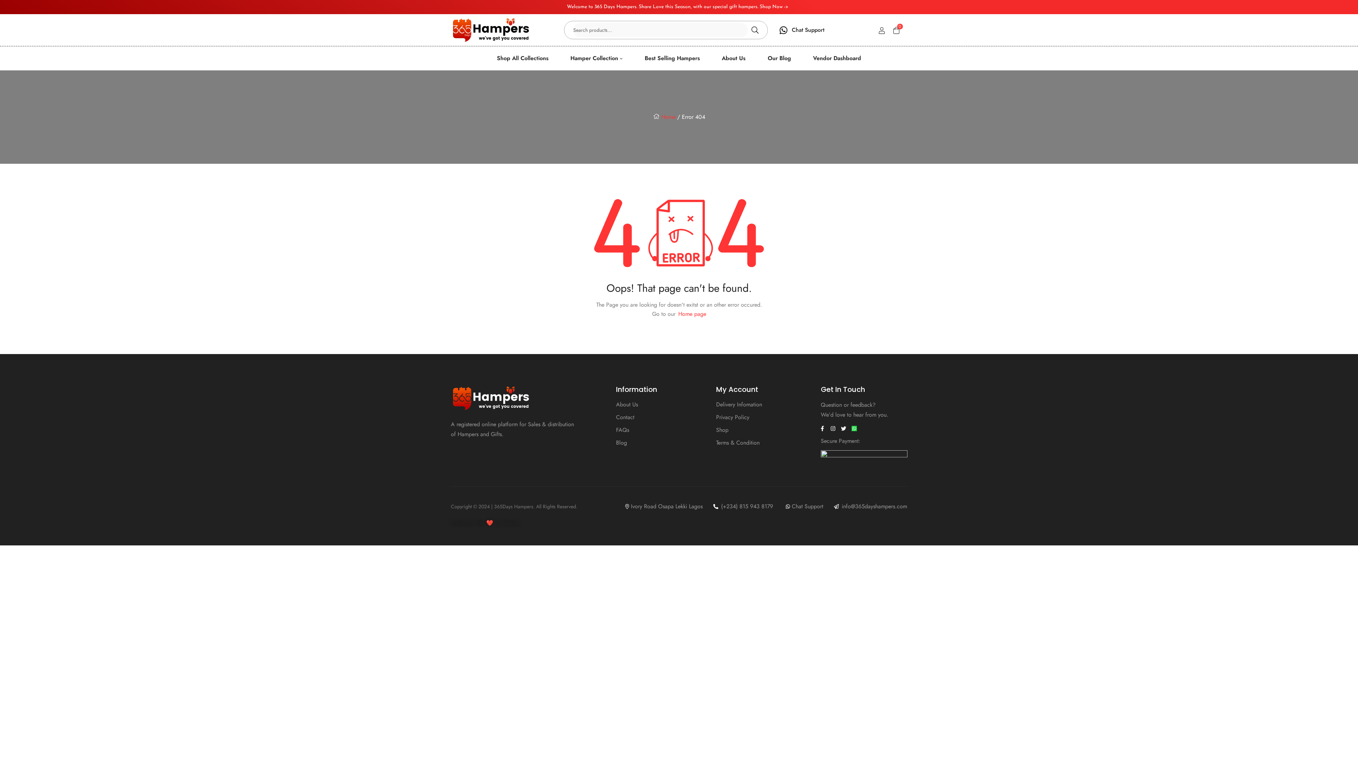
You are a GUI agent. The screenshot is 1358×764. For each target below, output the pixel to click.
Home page (692, 314)
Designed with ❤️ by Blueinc (485, 523)
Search (755, 30)
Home (668, 117)
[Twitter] (843, 428)
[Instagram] (833, 428)
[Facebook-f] (822, 428)
